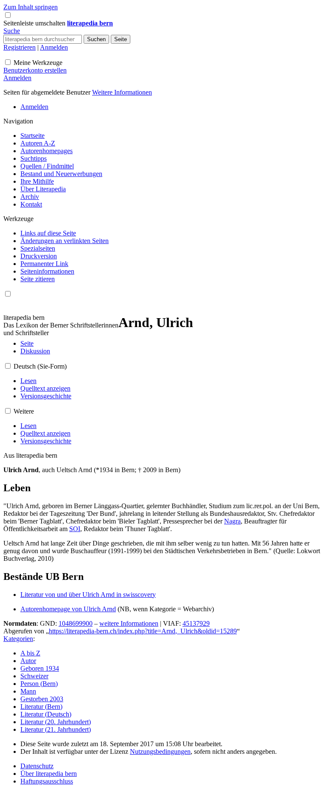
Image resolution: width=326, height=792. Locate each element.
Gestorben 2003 (41, 698)
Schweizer (34, 676)
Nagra (232, 521)
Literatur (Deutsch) (45, 714)
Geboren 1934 (39, 668)
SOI (74, 528)
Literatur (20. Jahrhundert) (55, 721)
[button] (35, 23)
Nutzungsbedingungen (160, 751)
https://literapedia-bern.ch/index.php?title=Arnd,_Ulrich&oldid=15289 (143, 631)
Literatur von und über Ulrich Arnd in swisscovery (88, 594)
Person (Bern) (39, 683)
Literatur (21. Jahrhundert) (55, 729)
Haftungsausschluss (46, 781)
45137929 (196, 623)
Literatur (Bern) (41, 706)
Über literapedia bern (48, 773)
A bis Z (30, 653)
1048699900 (76, 623)
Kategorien (18, 638)
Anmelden (54, 47)
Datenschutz (36, 766)
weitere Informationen (128, 623)
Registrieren (19, 47)
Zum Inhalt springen (30, 7)
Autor (28, 660)
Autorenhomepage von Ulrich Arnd (68, 609)
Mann (28, 691)
